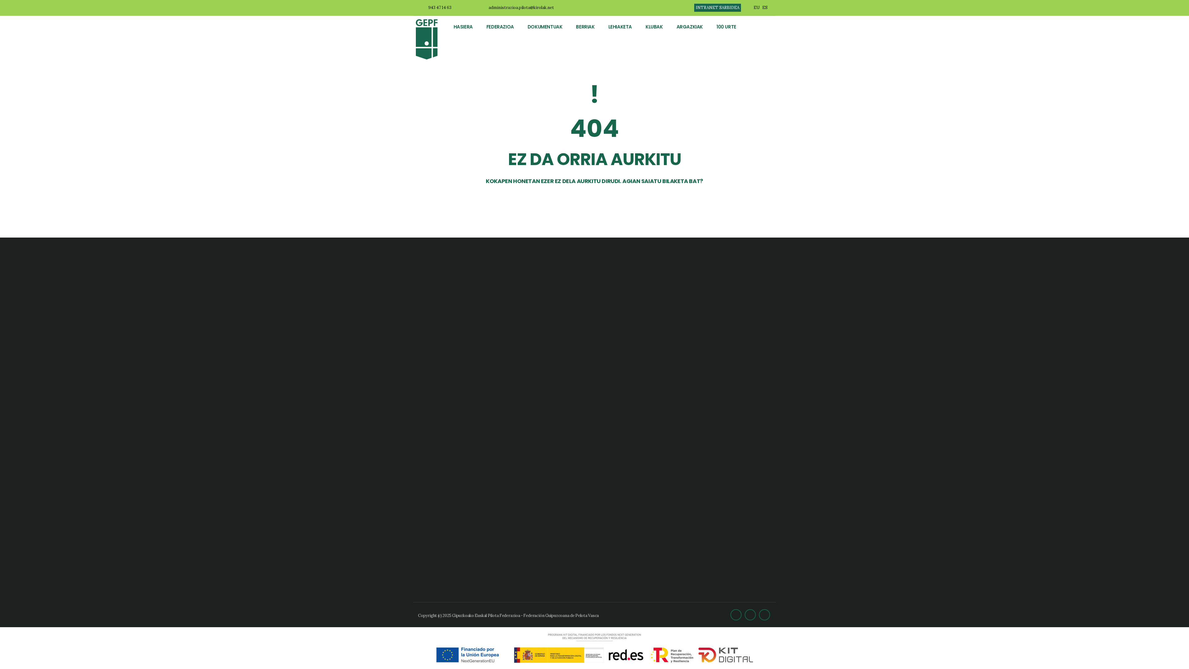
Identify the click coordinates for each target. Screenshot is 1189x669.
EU (757, 7)
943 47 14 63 (439, 7)
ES (765, 7)
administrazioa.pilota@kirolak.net (521, 7)
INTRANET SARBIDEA (717, 7)
